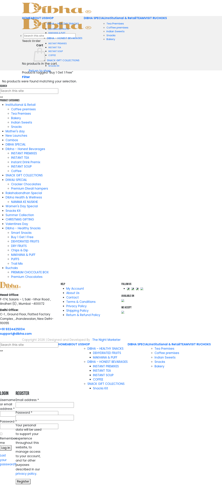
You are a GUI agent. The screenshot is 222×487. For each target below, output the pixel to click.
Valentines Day (17, 224)
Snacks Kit (53, 65)
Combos (12, 140)
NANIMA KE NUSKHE (24, 202)
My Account (75, 289)
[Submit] (1, 96)
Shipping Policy (77, 311)
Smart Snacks (21, 233)
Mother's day (15, 131)
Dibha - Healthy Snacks (23, 228)
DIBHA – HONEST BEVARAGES (64, 38)
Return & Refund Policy (83, 315)
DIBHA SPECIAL (94, 18)
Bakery (110, 39)
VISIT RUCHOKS (155, 18)
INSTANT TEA (54, 47)
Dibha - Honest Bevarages (25, 149)
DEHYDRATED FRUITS (58, 29)
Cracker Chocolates (26, 184)
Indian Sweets (115, 31)
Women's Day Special (22, 206)
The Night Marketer (106, 340)
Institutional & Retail (120, 18)
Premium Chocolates (26, 277)
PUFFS (15, 259)
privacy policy (26, 474)
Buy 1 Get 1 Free (22, 237)
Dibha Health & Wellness (24, 197)
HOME (26, 18)
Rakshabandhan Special (24, 193)
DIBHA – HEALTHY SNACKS (63, 23)
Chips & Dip (19, 250)
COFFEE (52, 55)
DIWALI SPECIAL (16, 180)
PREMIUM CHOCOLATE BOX (30, 272)
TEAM (140, 18)
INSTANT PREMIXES (57, 43)
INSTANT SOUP (55, 51)
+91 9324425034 (12, 329)
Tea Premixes (115, 23)
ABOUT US (38, 18)
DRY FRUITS (19, 246)
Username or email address (7, 404)
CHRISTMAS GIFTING (20, 219)
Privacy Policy (76, 306)
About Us (72, 293)
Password (8, 421)
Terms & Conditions (81, 302)
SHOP (50, 18)
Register (23, 481)
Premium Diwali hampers (29, 188)
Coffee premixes (117, 27)
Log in (5, 448)
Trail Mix (17, 264)
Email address (27, 400)
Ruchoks (12, 268)
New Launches (16, 136)
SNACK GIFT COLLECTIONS (63, 60)
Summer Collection (20, 215)
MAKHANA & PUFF (56, 32)
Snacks (111, 35)
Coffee (16, 171)
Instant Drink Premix (25, 162)
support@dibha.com (16, 334)
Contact (72, 297)
